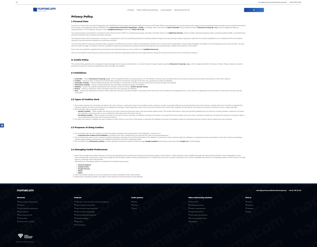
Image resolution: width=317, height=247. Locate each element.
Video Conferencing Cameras (85, 205)
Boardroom (193, 221)
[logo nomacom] (44, 10)
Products (130, 10)
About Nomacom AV (182, 10)
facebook (250, 205)
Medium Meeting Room (198, 208)
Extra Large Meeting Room (198, 215)
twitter (249, 212)
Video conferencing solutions (147, 10)
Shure (135, 208)
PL (17, 2)
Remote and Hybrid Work (198, 218)
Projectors (79, 221)
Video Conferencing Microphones (87, 208)
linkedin (249, 202)
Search (254, 10)
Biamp (135, 202)
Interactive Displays (82, 218)
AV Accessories (81, 225)
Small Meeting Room (197, 205)
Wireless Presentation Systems (86, 215)
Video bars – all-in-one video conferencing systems (92, 202)
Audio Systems (166, 10)
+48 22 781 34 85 (295, 2)
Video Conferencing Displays (85, 212)
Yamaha (135, 205)
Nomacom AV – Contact (26, 221)
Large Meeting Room (197, 212)
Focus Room (194, 202)
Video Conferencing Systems (28, 202)
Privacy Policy (23, 218)
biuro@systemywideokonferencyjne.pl (272, 2)
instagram (250, 208)
